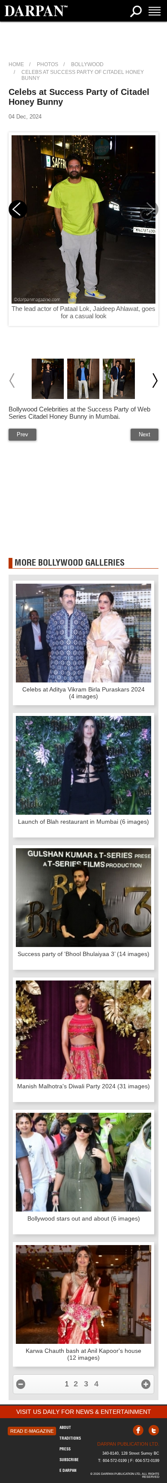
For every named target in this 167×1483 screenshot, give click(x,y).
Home (16, 64)
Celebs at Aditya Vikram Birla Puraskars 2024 (83, 693)
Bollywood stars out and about (83, 1218)
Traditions (70, 1438)
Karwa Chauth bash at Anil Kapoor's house (83, 1354)
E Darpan (68, 1470)
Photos (47, 64)
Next (144, 434)
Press (65, 1448)
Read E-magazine (32, 1431)
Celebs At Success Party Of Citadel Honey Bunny (82, 75)
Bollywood (87, 64)
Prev (22, 434)
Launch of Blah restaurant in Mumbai (83, 821)
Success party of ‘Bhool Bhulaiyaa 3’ (83, 953)
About (65, 1427)
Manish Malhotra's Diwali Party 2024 (83, 1086)
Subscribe (69, 1459)
